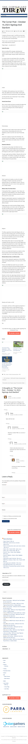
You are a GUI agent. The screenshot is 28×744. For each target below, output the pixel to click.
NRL (18, 31)
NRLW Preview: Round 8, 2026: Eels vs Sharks (16, 612)
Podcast (4, 664)
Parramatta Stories (6, 670)
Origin (7, 374)
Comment (4, 484)
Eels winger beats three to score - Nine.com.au (12, 564)
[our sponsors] (14, 706)
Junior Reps (6, 688)
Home (4, 660)
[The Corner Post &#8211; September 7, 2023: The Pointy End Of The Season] (7, 344)
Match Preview (7, 676)
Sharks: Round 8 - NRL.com (8, 541)
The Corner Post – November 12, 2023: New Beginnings (17, 349)
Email (3, 503)
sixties (9, 396)
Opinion (21, 31)
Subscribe (6, 584)
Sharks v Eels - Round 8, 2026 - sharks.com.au (12, 549)
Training (4, 668)
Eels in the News (8, 539)
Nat (4, 31)
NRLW (4, 681)
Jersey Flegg (6, 686)
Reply (6, 409)
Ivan (4, 609)
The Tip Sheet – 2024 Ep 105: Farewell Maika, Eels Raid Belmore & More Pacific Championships (7, 365)
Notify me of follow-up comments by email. (12, 516)
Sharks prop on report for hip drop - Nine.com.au (12, 558)
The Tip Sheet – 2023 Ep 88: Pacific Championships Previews (14, 379)
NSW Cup (6, 684)
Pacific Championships (13, 374)
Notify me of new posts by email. (10, 518)
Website (3, 509)
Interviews (6, 666)
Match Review (7, 678)
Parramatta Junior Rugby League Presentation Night (14, 382)
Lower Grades (6, 683)
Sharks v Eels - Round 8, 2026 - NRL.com (11, 550)
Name (3, 497)
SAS (20, 374)
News (16, 31)
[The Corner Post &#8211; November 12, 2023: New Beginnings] (18, 344)
